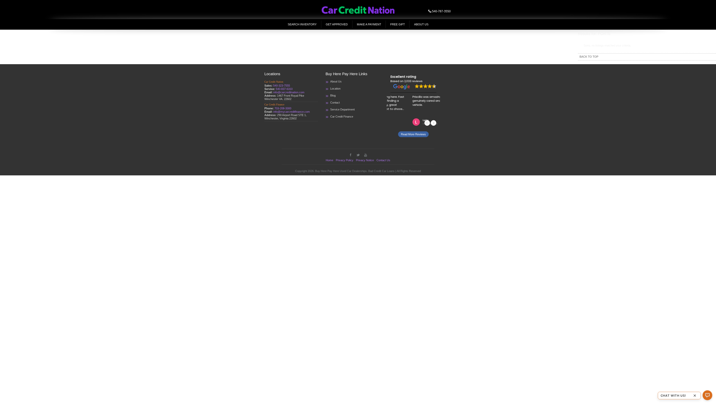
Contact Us (383, 160)
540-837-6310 (284, 88)
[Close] (695, 395)
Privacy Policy (344, 160)
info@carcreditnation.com (288, 92)
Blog (333, 95)
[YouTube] (365, 155)
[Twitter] (358, 155)
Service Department (342, 109)
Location (335, 88)
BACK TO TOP (589, 56)
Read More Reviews (413, 134)
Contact (335, 102)
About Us (336, 81)
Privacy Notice (365, 160)
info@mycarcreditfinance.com (291, 111)
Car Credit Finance (341, 116)
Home (329, 160)
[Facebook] (350, 155)
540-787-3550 (441, 11)
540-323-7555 (281, 85)
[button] (433, 123)
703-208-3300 (282, 108)
